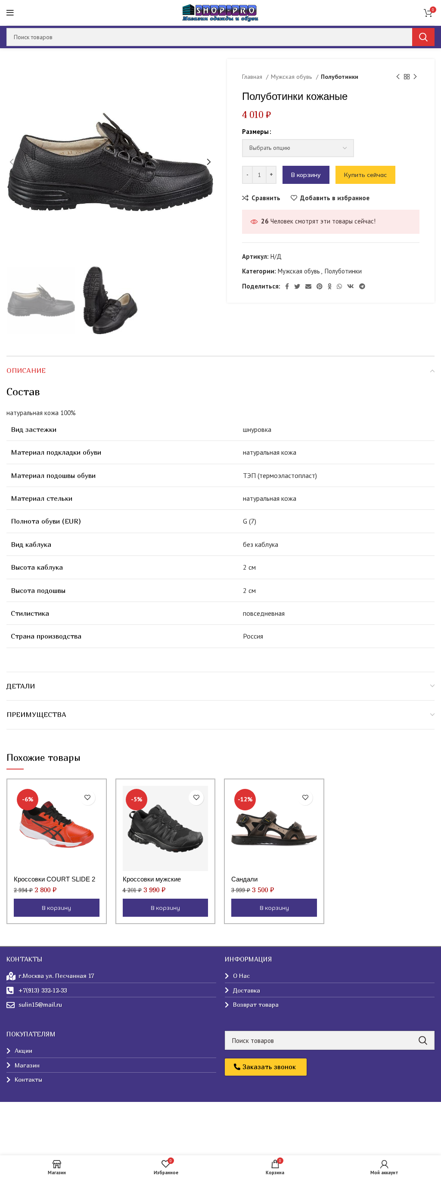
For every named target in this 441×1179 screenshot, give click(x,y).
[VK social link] (351, 286)
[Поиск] (423, 37)
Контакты (20, 1118)
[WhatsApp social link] (339, 286)
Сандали (244, 879)
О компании (23, 1102)
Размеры (255, 131)
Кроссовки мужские (152, 879)
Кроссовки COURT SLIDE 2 (54, 879)
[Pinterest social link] (319, 286)
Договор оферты (30, 1133)
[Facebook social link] (287, 286)
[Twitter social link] (297, 286)
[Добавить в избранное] (87, 797)
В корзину (306, 175)
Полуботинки (339, 76)
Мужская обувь (292, 76)
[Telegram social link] (362, 286)
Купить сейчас (365, 175)
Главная (253, 76)
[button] (266, 1067)
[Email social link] (308, 286)
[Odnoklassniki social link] (329, 286)
